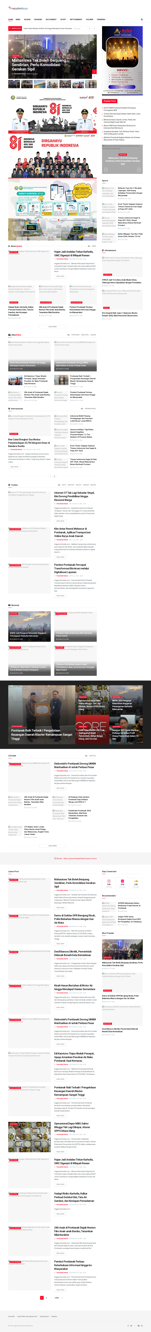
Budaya (93, 485)
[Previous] (50, 476)
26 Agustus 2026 (46, 315)
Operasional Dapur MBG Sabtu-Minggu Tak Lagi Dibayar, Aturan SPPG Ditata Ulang (72, 1127)
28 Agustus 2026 (123, 168)
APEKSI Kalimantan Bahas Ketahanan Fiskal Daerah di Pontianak (129, 905)
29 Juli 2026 (75, 576)
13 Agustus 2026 (76, 504)
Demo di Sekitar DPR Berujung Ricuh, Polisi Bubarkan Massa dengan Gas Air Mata (75, 919)
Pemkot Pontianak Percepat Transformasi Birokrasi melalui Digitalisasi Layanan (71, 568)
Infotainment (76, 19)
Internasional (90, 408)
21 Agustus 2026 (85, 743)
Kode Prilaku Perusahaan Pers (27, 1316)
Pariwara (101, 19)
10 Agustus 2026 (77, 424)
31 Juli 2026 (75, 540)
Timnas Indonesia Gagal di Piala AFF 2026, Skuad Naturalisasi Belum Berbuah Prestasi (83, 461)
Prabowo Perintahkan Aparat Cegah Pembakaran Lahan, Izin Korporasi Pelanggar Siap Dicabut (75, 667)
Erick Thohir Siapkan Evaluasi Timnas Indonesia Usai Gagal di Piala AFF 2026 (83, 448)
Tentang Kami (44, 1316)
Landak (93, 335)
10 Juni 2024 (123, 925)
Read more (60, 276)
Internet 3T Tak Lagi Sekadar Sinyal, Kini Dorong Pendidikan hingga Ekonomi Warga (74, 496)
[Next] (54, 476)
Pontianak (75, 335)
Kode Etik (11, 1316)
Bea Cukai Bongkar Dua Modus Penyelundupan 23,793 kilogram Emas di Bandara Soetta (29, 443)
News (18, 19)
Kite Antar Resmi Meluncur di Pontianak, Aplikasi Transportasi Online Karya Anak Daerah (72, 532)
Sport (63, 19)
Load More (52, 327)
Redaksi (54, 1316)
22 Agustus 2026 (125, 198)
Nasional (16, 56)
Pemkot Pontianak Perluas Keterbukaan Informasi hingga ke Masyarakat (83, 310)
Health (78, 485)
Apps (64, 485)
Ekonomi (38, 19)
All (89, 246)
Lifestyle (71, 485)
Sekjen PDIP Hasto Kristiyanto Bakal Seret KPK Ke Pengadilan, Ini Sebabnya (130, 919)
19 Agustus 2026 (75, 805)
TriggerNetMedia (20, 74)
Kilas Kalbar (46, 302)
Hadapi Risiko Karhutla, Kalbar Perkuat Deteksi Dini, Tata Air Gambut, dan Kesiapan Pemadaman (74, 1197)
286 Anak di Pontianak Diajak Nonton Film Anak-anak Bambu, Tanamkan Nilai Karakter (52, 310)
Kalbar (27, 19)
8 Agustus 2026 (76, 454)
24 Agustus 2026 (63, 673)
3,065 (57, 1298)
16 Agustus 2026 (75, 821)
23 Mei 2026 (123, 911)
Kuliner (89, 19)
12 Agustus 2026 (31, 837)
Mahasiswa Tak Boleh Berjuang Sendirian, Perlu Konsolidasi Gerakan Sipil (48, 28)
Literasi (86, 485)
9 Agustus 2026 (76, 440)
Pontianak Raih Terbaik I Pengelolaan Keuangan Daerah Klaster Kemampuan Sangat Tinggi (41, 735)
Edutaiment (51, 19)
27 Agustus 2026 (76, 259)
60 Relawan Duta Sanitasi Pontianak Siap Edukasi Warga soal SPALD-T (78, 799)
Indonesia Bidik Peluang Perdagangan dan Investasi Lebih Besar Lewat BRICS (81, 418)
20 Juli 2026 (123, 239)
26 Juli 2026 (107, 319)
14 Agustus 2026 (30, 449)
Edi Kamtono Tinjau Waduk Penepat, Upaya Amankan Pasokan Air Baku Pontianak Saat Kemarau (74, 1057)
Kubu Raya (85, 335)
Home (10, 19)
